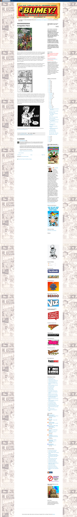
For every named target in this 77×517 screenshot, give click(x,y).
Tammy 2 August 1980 (52, 427)
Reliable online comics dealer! (53, 467)
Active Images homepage (52, 451)
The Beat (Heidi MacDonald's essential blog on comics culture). (53, 455)
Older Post (43, 154)
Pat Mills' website (51, 378)
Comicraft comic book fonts (52, 450)
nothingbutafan (51, 444)
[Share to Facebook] (33, 133)
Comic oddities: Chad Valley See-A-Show (53, 114)
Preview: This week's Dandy (53, 117)
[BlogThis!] (31, 133)
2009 (49, 137)
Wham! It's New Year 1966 (53, 134)
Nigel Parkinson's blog (51, 379)
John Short (26, 134)
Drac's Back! (51, 115)
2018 (49, 82)
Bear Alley (50, 419)
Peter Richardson (22, 140)
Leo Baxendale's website (52, 403)
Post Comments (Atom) (24, 156)
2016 (49, 85)
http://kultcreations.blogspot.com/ (22, 129)
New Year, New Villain (52, 131)
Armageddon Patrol (22, 134)
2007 (49, 140)
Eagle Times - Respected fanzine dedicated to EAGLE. (53, 463)
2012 (49, 90)
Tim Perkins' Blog (51, 389)
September (51, 97)
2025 (49, 80)
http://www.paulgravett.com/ (52, 404)
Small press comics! (51, 408)
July (50, 99)
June (50, 101)
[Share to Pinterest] (34, 133)
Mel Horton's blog (51, 387)
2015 (49, 86)
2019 (49, 81)
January (50, 107)
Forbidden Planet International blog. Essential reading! (53, 396)
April (50, 103)
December (51, 93)
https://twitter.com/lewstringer (52, 230)
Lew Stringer (56, 167)
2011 (49, 92)
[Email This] (30, 133)
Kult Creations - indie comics (52, 390)
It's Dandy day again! (52, 130)
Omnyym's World (51, 422)
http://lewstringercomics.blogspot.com (42, 19)
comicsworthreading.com (52, 459)
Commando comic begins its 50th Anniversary (53, 128)
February (50, 106)
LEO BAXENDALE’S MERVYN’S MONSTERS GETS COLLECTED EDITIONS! (53, 436)
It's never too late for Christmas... (52, 124)
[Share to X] (32, 133)
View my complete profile (51, 202)
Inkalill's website (50, 388)
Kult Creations (30, 134)
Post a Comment (21, 152)
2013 (49, 89)
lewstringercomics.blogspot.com (52, 59)
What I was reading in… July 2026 (53, 423)
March (50, 105)
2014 (49, 88)
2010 (49, 136)
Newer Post (19, 154)
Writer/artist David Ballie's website (53, 405)
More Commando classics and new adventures (54, 120)
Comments (50, 265)
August (50, 98)
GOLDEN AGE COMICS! (52, 460)
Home (31, 154)
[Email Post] (28, 133)
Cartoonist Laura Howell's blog (53, 380)
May (50, 102)
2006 (49, 141)
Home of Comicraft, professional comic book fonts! (53, 400)
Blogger (54, 514)
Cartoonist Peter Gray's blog (52, 458)
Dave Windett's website (51, 402)
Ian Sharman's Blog (51, 386)
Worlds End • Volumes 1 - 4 (52, 441)
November (51, 94)
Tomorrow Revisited (52, 118)
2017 (49, 84)
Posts (50, 263)
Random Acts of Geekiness (52, 466)
